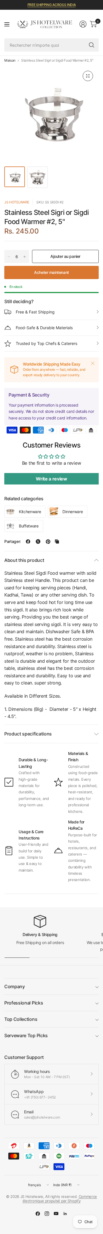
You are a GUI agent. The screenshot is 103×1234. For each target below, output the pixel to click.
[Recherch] (91, 45)
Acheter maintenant (51, 272)
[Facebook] (37, 1213)
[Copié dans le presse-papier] (57, 541)
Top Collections (20, 1019)
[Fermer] (92, 363)
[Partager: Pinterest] (48, 541)
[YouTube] (56, 1213)
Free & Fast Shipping (35, 311)
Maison (9, 60)
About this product (24, 560)
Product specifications (28, 734)
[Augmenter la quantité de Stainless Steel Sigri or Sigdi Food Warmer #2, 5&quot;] (24, 256)
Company (14, 986)
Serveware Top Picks (26, 1035)
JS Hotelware (16, 202)
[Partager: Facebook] (28, 541)
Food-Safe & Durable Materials (44, 327)
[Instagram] (47, 1213)
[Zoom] (88, 76)
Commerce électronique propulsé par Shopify (60, 1198)
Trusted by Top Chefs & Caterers (46, 343)
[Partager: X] (38, 541)
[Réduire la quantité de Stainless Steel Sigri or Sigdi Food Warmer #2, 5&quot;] (9, 256)
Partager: (12, 541)
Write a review (51, 479)
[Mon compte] (83, 24)
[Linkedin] (65, 1213)
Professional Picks (23, 1003)
